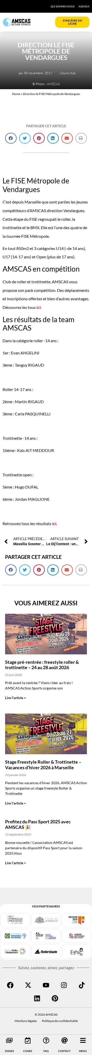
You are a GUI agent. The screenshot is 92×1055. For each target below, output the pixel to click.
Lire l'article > (15, 698)
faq (46, 1050)
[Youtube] (46, 985)
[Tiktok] (81, 985)
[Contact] (64, 1040)
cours (27, 1050)
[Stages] (9, 1040)
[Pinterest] (55, 998)
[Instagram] (64, 985)
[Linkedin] (37, 998)
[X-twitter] (28, 985)
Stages (9, 1050)
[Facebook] (10, 985)
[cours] (28, 1040)
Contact (64, 1050)
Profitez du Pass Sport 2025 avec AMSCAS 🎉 (38, 824)
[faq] (46, 1040)
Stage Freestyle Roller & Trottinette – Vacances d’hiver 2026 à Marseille (43, 764)
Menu (83, 1050)
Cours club (67, 73)
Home (16, 94)
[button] (11, 138)
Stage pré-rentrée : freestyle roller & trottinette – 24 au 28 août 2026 (42, 664)
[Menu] (83, 1040)
